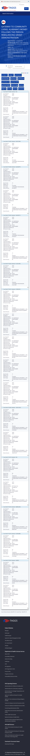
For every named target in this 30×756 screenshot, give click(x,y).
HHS (6, 664)
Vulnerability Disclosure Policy (11, 676)
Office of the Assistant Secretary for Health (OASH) (13, 727)
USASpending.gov (8, 648)
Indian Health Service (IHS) (10, 714)
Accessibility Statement (9, 656)
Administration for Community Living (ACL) (14, 688)
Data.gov (7, 630)
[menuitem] (22, 73)
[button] (20, 4)
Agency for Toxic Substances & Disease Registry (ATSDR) (14, 699)
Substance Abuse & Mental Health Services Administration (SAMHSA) (14, 720)
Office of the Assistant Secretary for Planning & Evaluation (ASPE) (14, 731)
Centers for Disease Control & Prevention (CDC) (14, 703)
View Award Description (18, 66)
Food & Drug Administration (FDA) (12, 708)
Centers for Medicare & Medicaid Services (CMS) (15, 705)
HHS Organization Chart (10, 669)
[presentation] (15, 342)
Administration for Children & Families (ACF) (14, 686)
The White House (8, 640)
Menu (26, 8)
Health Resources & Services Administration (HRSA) (14, 711)
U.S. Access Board (8, 643)
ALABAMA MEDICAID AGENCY (18, 96)
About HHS (7, 654)
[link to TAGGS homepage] (11, 8)
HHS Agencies (8, 666)
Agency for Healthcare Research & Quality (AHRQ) (13, 695)
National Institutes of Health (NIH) (12, 717)
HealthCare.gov (8, 635)
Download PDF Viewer (9, 744)
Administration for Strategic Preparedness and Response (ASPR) (14, 691)
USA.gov (6, 645)
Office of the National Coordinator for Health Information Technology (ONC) (14, 735)
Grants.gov (7, 633)
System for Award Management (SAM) (13, 638)
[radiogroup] (10, 67)
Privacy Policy (8, 671)
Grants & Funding (8, 659)
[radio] (9, 66)
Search (22, 4)
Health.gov (7, 661)
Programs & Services (9, 674)
